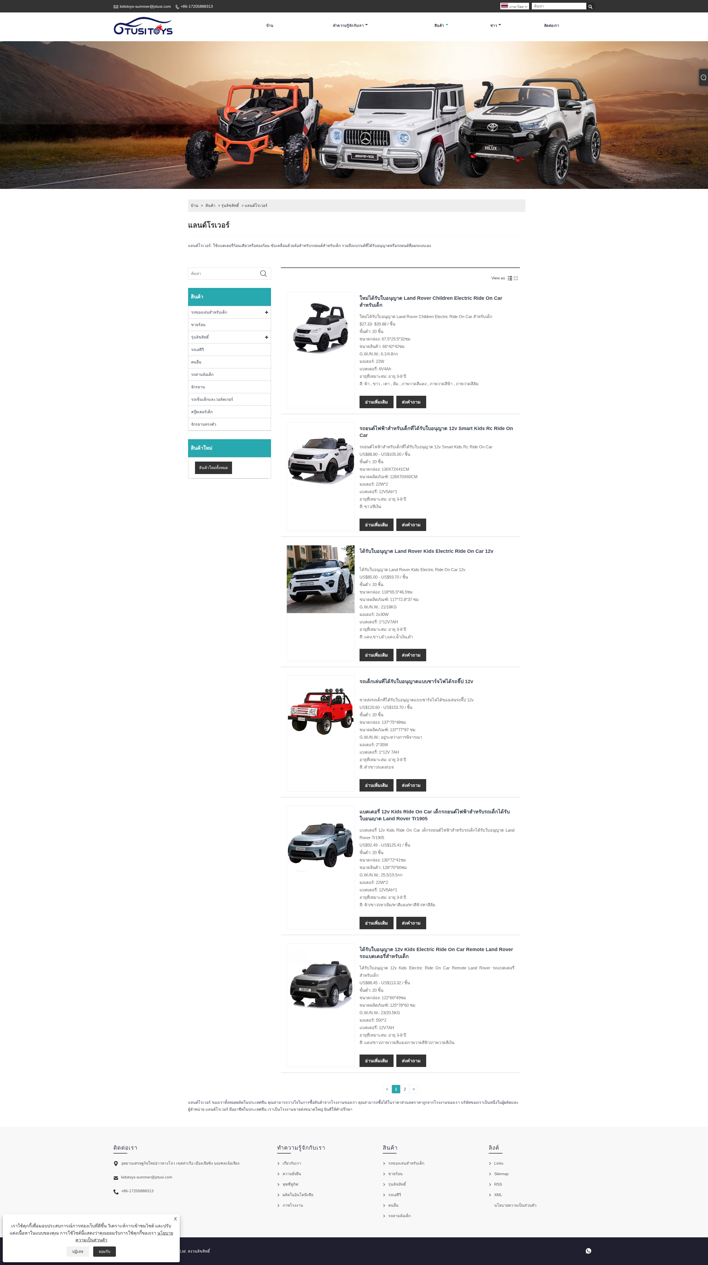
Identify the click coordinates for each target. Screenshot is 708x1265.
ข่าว (493, 26)
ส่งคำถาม (411, 402)
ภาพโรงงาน (293, 1205)
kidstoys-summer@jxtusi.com (145, 6)
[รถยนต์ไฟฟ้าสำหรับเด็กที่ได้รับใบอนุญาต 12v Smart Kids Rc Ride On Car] (321, 489)
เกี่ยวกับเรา (292, 1163)
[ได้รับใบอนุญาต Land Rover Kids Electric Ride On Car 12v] (321, 612)
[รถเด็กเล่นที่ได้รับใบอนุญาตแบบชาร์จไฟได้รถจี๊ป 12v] (321, 742)
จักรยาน (198, 387)
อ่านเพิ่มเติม (376, 402)
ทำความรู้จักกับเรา (348, 26)
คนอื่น (196, 362)
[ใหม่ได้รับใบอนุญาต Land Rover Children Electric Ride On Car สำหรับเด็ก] (321, 358)
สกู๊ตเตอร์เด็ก (202, 412)
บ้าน (270, 26)
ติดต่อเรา (551, 26)
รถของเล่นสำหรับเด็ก (209, 312)
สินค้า (439, 26)
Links (498, 1163)
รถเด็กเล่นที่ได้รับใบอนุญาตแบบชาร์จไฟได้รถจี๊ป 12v (416, 681)
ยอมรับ (104, 1251)
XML (498, 1195)
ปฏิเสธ (78, 1251)
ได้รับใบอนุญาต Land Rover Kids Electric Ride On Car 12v (426, 551)
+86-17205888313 (197, 6)
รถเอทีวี (197, 349)
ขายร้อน (198, 324)
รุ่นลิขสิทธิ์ (230, 205)
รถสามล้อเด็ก (202, 374)
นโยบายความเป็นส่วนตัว (515, 1205)
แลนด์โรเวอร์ (256, 205)
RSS (498, 1184)
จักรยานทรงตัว (203, 424)
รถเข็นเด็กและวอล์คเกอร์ (212, 399)
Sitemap (501, 1174)
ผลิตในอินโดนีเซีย (298, 1195)
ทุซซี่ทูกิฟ (290, 1184)
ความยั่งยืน (292, 1174)
